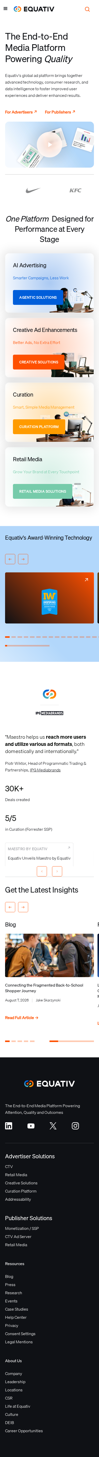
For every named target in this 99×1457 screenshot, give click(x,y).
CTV (9, 1166)
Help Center (16, 1317)
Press (10, 1284)
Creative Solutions (21, 1183)
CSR (8, 1398)
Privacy (11, 1325)
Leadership (15, 1381)
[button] (6, 9)
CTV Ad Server (18, 1236)
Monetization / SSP (22, 1228)
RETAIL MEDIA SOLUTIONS (42, 491)
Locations (14, 1389)
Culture (11, 1414)
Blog (9, 1276)
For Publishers (60, 112)
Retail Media (16, 1174)
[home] (31, 9)
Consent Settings (20, 1333)
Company (13, 1373)
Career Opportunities (24, 1430)
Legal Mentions (19, 1341)
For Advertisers (21, 112)
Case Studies (16, 1309)
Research (13, 1292)
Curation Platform (21, 1191)
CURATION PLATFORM (39, 427)
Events (11, 1301)
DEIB (9, 1422)
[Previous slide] (42, 871)
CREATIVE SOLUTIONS (38, 362)
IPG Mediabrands (45, 770)
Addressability (18, 1199)
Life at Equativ (17, 1406)
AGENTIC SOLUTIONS (38, 297)
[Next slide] (57, 871)
